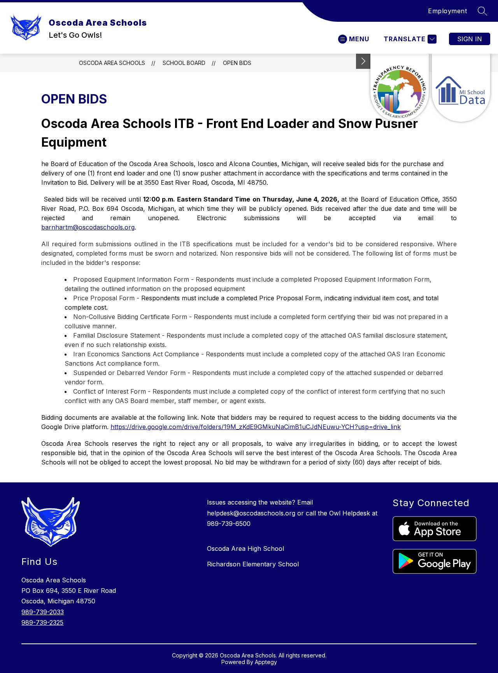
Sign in (469, 39)
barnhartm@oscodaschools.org (88, 227)
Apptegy (266, 662)
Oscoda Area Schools (112, 63)
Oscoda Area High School (245, 548)
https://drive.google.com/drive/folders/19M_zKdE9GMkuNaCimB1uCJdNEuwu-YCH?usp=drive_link (255, 427)
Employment (447, 11)
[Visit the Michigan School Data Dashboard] (461, 88)
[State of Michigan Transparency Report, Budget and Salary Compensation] (399, 88)
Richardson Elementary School (253, 564)
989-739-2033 (42, 612)
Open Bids (237, 63)
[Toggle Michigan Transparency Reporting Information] (363, 61)
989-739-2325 (42, 622)
